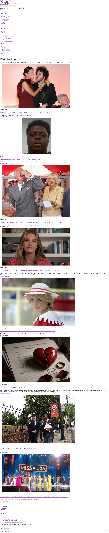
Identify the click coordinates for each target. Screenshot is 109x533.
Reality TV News (6, 16)
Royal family (5, 20)
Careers (6, 516)
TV (3, 15)
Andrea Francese (5, 276)
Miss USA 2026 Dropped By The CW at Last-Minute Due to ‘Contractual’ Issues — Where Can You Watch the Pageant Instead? (34, 497)
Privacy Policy (8, 38)
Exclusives (4, 13)
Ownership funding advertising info (13, 522)
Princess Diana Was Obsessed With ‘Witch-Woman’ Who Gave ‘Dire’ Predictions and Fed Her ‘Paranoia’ (27, 331)
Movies (4, 23)
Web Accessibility (9, 41)
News (3, 12)
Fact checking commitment (11, 519)
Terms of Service (9, 36)
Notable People (6, 19)
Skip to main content (5, 0)
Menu (1, 9)
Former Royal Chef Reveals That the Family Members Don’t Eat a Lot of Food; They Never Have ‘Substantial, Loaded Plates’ (33, 222)
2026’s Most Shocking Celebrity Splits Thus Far (12, 387)
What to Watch (5, 17)
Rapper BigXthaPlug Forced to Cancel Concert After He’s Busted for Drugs (20, 159)
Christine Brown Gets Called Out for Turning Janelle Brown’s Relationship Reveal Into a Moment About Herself (29, 270)
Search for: (3, 8)
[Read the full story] (36, 107)
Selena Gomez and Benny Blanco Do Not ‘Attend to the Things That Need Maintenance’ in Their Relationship (29, 112)
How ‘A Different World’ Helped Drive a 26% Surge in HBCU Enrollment (19, 448)
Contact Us (7, 514)
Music (3, 22)
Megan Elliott (4, 163)
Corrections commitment (11, 520)
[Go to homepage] (5, 504)
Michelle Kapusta (5, 116)
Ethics (6, 517)
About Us (7, 35)
